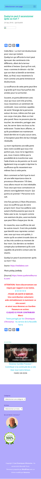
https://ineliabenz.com (19, 265)
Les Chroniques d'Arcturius (23, 463)
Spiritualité (19, 23)
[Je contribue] (20, 353)
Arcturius (27, 472)
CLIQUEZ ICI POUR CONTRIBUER (20, 312)
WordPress (26, 469)
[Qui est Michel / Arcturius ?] (12, 423)
